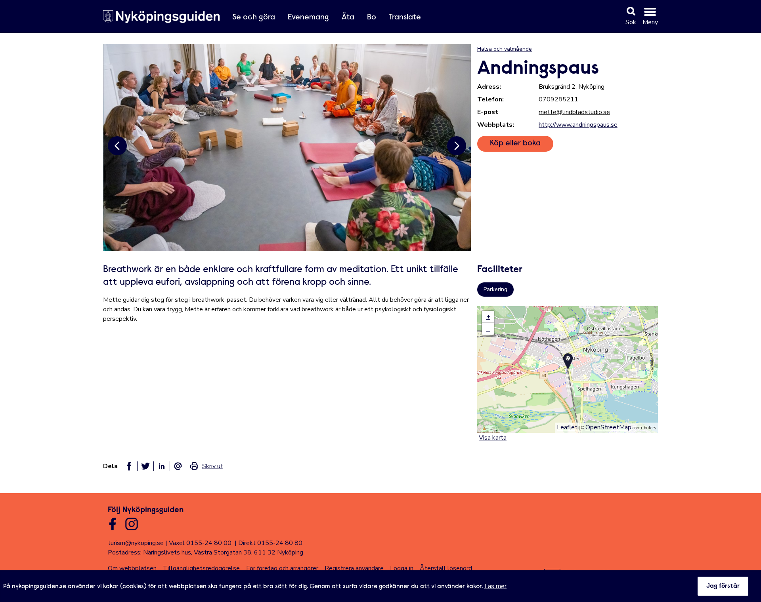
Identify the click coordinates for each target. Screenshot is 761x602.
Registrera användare (354, 568)
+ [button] (488, 316)
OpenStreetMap (608, 427)
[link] (206, 466)
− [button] (488, 328)
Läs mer (495, 586)
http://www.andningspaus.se (578, 124)
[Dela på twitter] (145, 466)
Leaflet (567, 427)
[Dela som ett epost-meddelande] (178, 466)
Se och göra (253, 17)
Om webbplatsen (132, 568)
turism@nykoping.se (136, 543)
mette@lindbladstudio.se (574, 112)
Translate (405, 17)
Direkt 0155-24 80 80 (270, 543)
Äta (348, 17)
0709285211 (558, 99)
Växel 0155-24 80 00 (200, 543)
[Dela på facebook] (129, 466)
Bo (371, 17)
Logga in (401, 568)
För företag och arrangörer (282, 568)
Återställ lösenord (446, 568)
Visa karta (493, 437)
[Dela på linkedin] (161, 466)
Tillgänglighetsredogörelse (201, 568)
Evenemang (308, 17)
